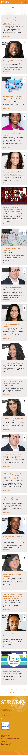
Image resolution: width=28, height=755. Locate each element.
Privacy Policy (6, 743)
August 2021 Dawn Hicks (12, 671)
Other (4, 348)
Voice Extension (6, 116)
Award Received (6, 231)
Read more (6, 36)
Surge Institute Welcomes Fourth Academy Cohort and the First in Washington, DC (13, 209)
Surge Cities (5, 735)
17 (11, 693)
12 (12, 691)
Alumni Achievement (7, 42)
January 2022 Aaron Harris (12, 61)
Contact (4, 742)
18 (14, 693)
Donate (3, 736)
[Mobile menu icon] (25, 2)
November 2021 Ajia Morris (13, 363)
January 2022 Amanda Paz (13, 172)
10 (6, 691)
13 (15, 691)
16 (24, 691)
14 (18, 691)
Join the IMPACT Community (10, 738)
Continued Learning (6, 270)
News (4, 189)
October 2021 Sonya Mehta (13, 419)
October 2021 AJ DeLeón (12, 454)
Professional (5, 44)
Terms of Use (6, 745)
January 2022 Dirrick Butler (13, 96)
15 (21, 691)
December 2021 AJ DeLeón (13, 287)
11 (9, 691)
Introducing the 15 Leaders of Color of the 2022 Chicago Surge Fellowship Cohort (14, 596)
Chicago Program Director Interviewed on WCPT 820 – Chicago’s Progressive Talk (13, 476)
